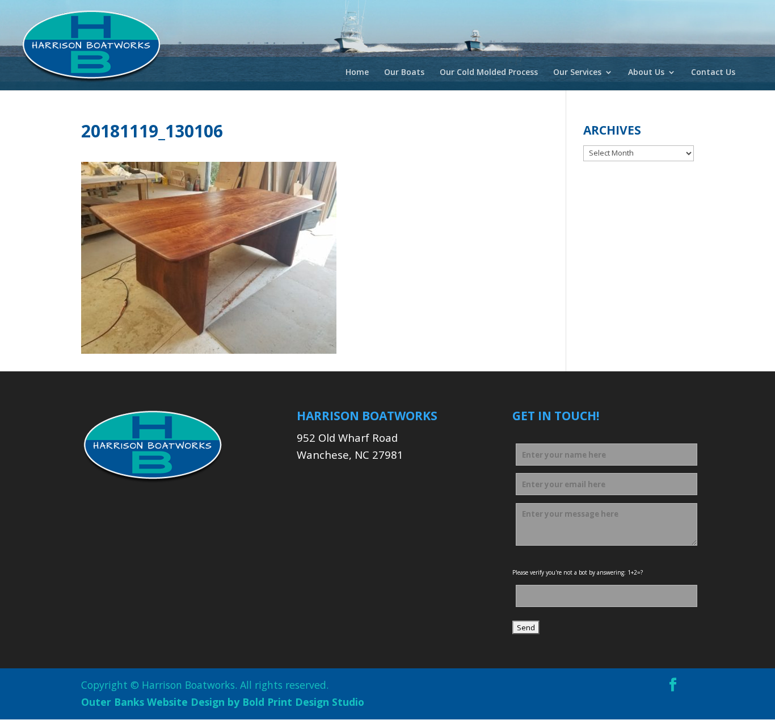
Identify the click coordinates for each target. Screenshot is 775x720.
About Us (646, 72)
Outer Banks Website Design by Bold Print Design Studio (222, 702)
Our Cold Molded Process (489, 72)
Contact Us (713, 72)
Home (357, 72)
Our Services (577, 72)
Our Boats (404, 72)
